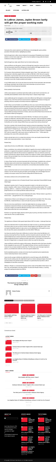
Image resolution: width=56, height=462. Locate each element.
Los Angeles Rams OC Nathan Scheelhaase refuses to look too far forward (28, 400)
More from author (18, 300)
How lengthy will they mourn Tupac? (22, 340)
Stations (16, 10)
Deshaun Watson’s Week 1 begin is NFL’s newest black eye (28, 316)
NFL (9, 15)
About (24, 5)
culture (6, 15)
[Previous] (6, 365)
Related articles (9, 300)
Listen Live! (25, 10)
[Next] (9, 365)
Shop (31, 5)
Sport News (13, 15)
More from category (29, 300)
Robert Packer (7, 25)
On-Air (8, 10)
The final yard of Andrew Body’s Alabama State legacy (44, 316)
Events (38, 5)
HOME (18, 5)
